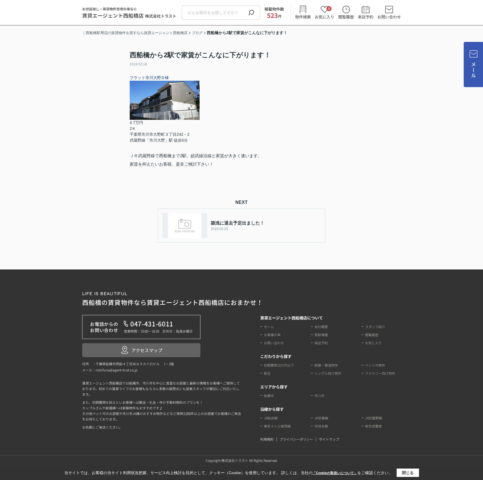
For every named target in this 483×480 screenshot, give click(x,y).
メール (473, 70)
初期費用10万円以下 (279, 365)
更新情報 (321, 334)
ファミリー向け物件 (380, 373)
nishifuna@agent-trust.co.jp (116, 369)
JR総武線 (271, 417)
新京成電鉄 (373, 426)
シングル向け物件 (327, 373)
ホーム (269, 326)
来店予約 (365, 17)
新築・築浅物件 (326, 365)
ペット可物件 (375, 365)
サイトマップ (329, 439)
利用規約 (267, 439)
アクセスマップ (146, 350)
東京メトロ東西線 (277, 426)
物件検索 (303, 17)
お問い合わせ (389, 17)
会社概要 (321, 326)
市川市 (319, 395)
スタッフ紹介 (375, 326)
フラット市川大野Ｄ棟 (149, 77)
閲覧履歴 (346, 17)
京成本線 (321, 426)
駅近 (267, 373)
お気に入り (324, 12)
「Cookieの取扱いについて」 (334, 473)
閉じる (408, 473)
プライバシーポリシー (296, 439)
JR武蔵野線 (373, 417)
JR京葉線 (321, 417)
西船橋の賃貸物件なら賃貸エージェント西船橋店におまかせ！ (172, 299)
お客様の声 (272, 334)
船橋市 (269, 395)
